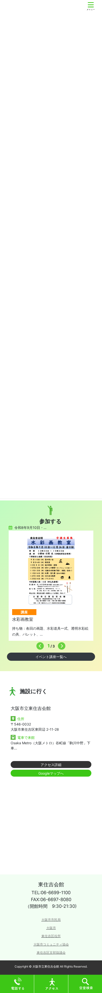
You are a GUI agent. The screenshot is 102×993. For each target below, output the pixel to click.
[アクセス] (52, 983)
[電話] (17, 983)
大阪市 (51, 928)
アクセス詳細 (51, 765)
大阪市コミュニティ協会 (51, 944)
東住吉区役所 (51, 936)
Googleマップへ (51, 773)
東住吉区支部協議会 (51, 952)
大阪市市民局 (51, 920)
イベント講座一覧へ (51, 657)
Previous (38, 644)
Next (60, 644)
